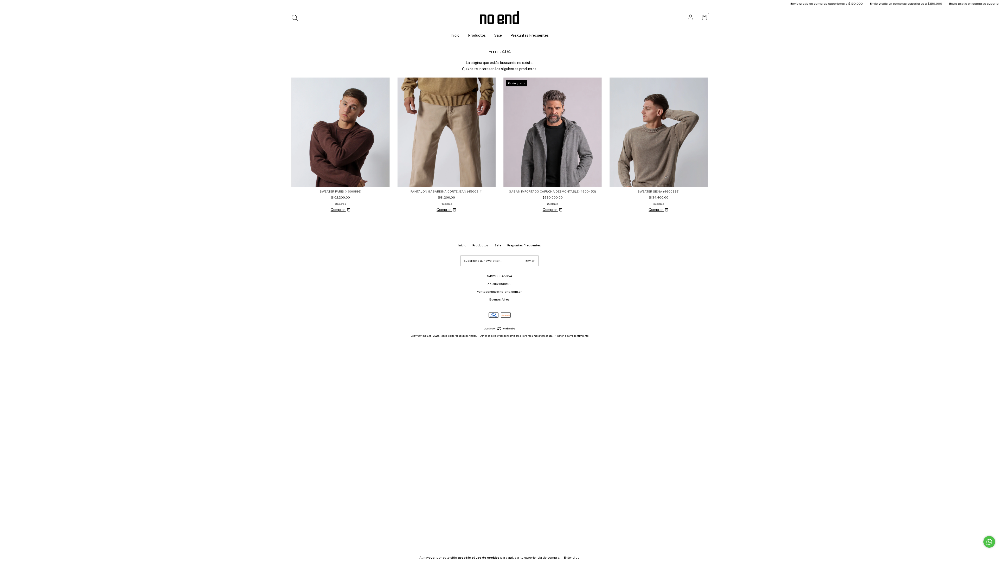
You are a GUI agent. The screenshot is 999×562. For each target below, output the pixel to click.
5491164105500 (499, 284)
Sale (498, 35)
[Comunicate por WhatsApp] (989, 542)
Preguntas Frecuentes (529, 35)
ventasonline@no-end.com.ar (499, 291)
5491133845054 (499, 276)
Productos (477, 35)
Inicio (455, 35)
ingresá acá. (546, 335)
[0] (702, 18)
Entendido (572, 557)
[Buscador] (296, 18)
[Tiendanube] (499, 329)
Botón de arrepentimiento (572, 335)
